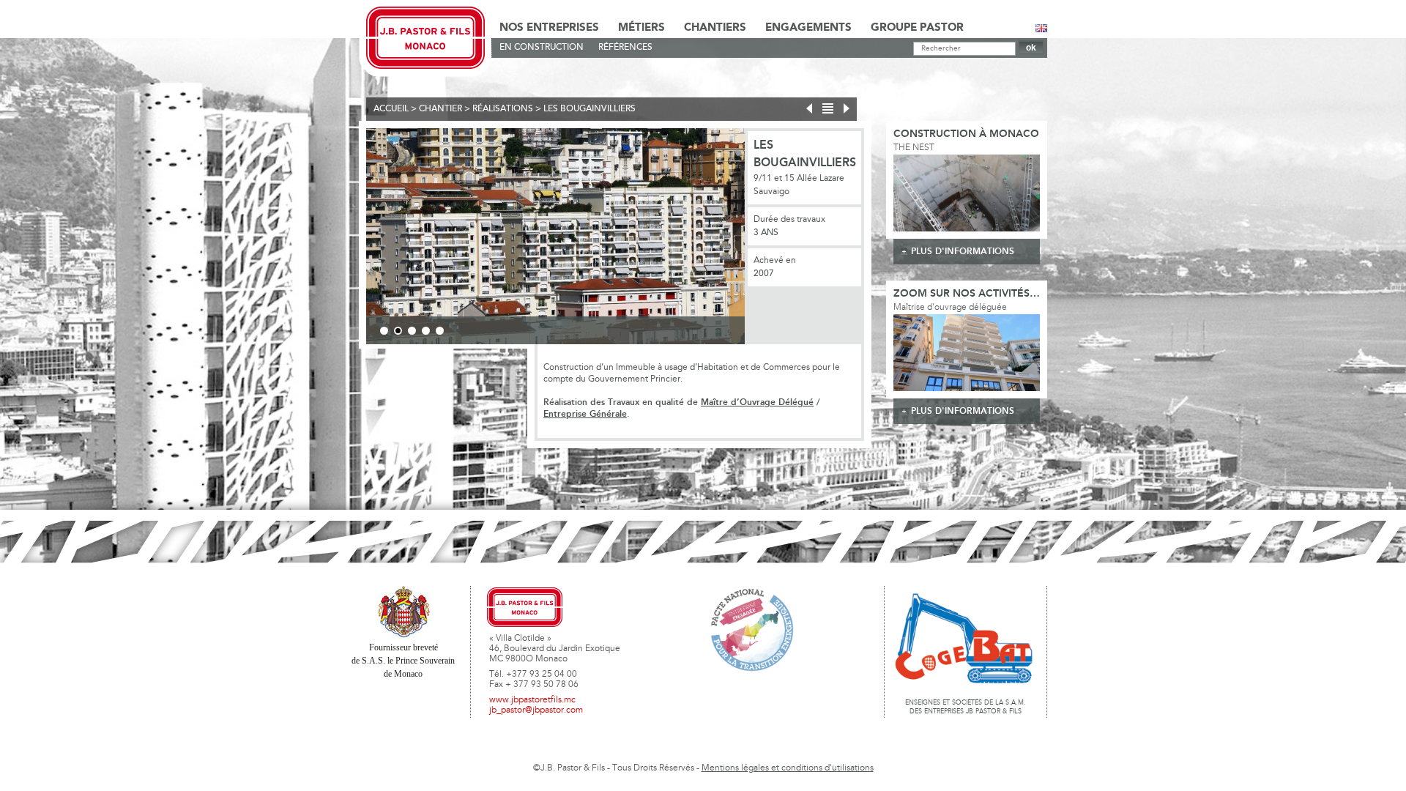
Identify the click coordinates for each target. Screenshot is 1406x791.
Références (625, 47)
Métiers (641, 28)
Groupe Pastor (917, 28)
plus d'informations (962, 251)
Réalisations (502, 109)
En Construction (541, 47)
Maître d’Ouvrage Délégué (757, 402)
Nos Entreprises (549, 28)
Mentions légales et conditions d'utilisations (788, 768)
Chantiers (715, 28)
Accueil (391, 109)
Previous (344, 238)
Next (766, 238)
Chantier (440, 109)
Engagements (808, 28)
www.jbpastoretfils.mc (532, 700)
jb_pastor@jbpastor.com (536, 710)
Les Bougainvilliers (589, 109)
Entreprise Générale (585, 414)
